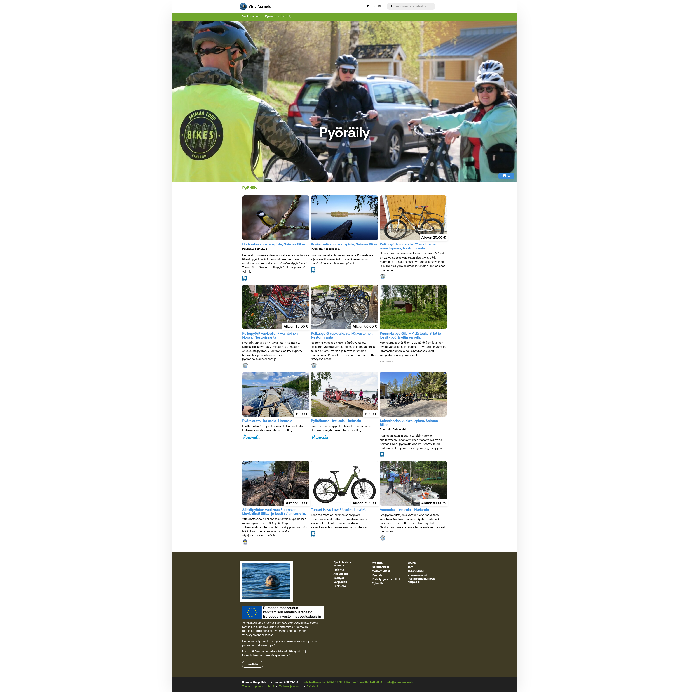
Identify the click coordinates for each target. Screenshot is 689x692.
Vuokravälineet (417, 575)
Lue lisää (252, 664)
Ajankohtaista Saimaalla (342, 564)
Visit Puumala (251, 16)
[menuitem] (411, 6)
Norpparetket (380, 567)
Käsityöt (338, 578)
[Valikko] (442, 6)
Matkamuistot (381, 571)
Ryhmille (377, 583)
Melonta (377, 563)
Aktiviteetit (340, 574)
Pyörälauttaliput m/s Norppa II (421, 580)
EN (374, 6)
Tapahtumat (416, 571)
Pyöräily (270, 16)
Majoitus (338, 569)
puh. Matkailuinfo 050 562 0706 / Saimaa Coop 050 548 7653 (342, 682)
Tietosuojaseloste (290, 686)
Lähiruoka (339, 586)
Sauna (412, 563)
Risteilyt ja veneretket (386, 579)
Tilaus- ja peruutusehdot (258, 686)
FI (368, 6)
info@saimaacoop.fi (400, 682)
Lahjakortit (340, 582)
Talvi (410, 567)
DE (380, 6)
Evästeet (312, 686)
